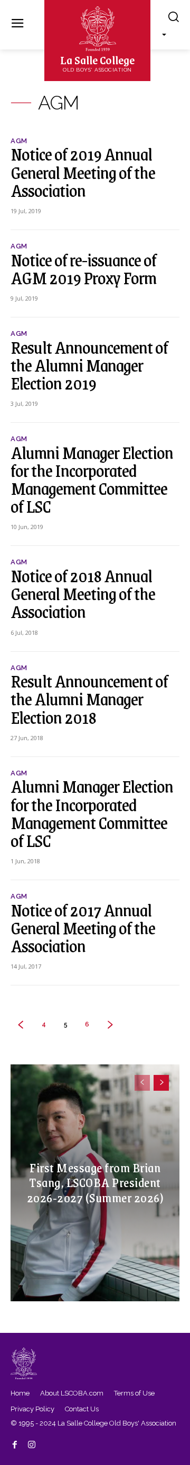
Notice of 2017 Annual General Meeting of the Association (83, 927)
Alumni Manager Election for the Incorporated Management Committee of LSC (92, 479)
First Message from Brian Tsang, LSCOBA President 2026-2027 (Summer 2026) (95, 1182)
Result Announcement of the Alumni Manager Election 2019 (89, 365)
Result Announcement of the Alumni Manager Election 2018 (89, 698)
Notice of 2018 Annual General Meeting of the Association (83, 593)
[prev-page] (142, 1083)
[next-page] (161, 1083)
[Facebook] (15, 1443)
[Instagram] (31, 1443)
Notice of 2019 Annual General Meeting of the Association (83, 171)
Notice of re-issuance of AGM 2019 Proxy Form (83, 268)
